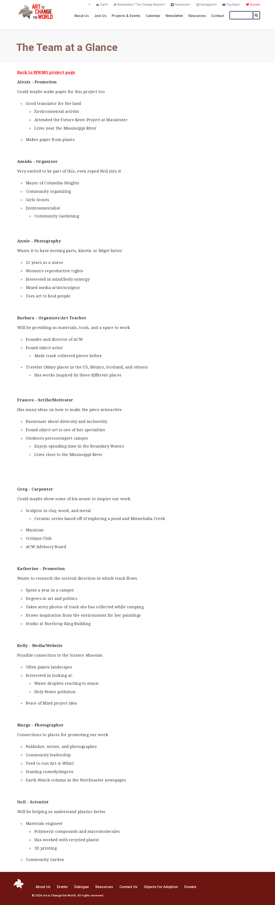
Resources (197, 16)
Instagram (207, 4)
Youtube (232, 4)
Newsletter (174, 16)
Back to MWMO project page (46, 72)
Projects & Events (126, 16)
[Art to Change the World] (32, 18)
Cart (103, 4)
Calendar (153, 16)
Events (62, 887)
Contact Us (128, 887)
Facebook (182, 4)
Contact (217, 16)
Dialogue (81, 887)
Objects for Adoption (161, 887)
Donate (255, 4)
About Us (81, 16)
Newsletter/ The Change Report (140, 4)
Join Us (100, 16)
